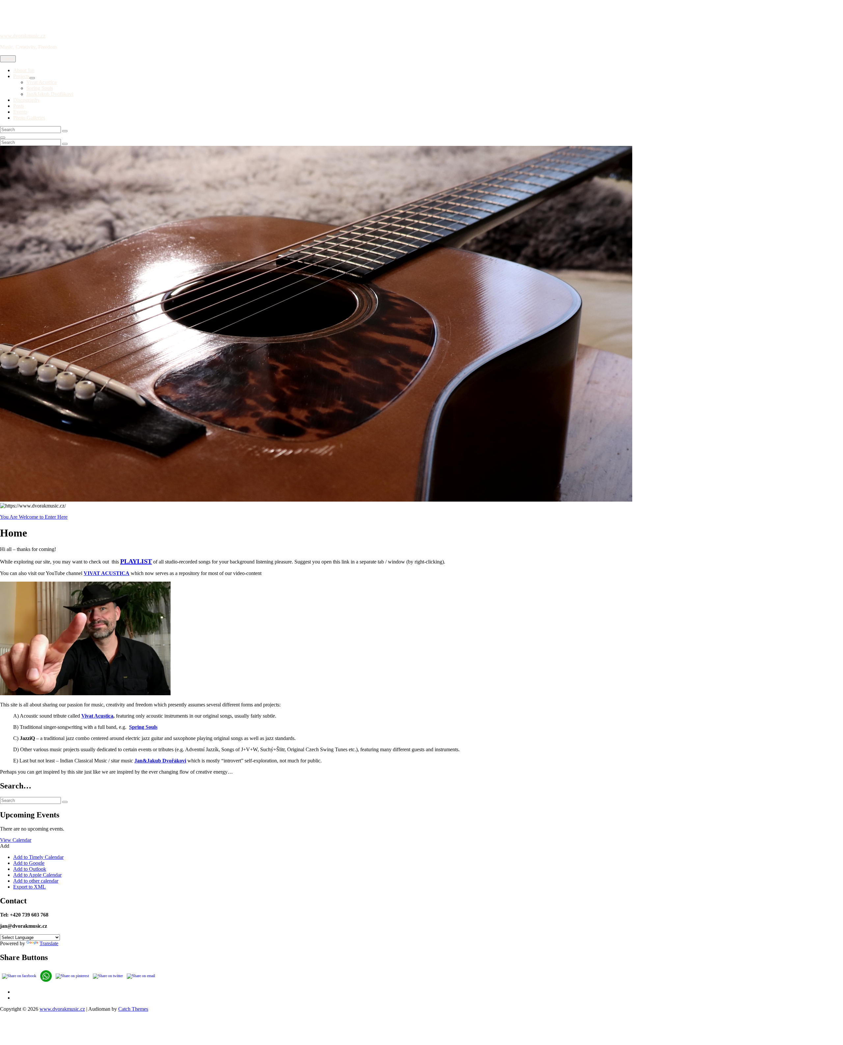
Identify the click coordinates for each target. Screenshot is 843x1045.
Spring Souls (39, 88)
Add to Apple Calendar (37, 875)
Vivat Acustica (41, 82)
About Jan (24, 70)
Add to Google (28, 863)
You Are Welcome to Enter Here (34, 517)
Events (20, 112)
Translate (49, 943)
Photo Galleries (29, 118)
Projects (21, 76)
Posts (18, 106)
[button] (4, 846)
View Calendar (15, 840)
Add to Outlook (29, 869)
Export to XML (29, 887)
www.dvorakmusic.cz (22, 36)
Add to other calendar (35, 881)
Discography (26, 100)
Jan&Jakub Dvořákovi (49, 94)
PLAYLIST (136, 561)
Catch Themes (133, 1009)
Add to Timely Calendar (38, 857)
